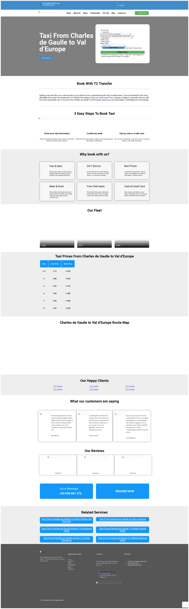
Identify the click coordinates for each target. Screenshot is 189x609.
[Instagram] (58, 567)
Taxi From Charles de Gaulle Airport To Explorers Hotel (66, 529)
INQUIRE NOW (125, 491)
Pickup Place (104, 34)
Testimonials (95, 13)
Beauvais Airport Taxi (135, 565)
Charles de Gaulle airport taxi (101, 97)
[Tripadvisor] (42, 573)
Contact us (122, 13)
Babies (102, 43)
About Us (77, 13)
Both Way (105, 32)
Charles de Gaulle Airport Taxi (137, 561)
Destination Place (105, 36)
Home (68, 13)
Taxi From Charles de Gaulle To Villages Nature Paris (122, 539)
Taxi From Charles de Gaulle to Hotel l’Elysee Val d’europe (66, 520)
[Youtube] (52, 567)
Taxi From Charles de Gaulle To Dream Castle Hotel (122, 529)
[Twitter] (47, 573)
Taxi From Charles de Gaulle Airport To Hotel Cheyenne (66, 539)
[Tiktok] (47, 567)
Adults (102, 39)
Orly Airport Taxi (133, 563)
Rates (85, 13)
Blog (113, 13)
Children (103, 41)
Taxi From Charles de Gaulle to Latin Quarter (122, 519)
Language (121, 5)
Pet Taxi (106, 13)
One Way (105, 30)
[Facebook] (42, 567)
